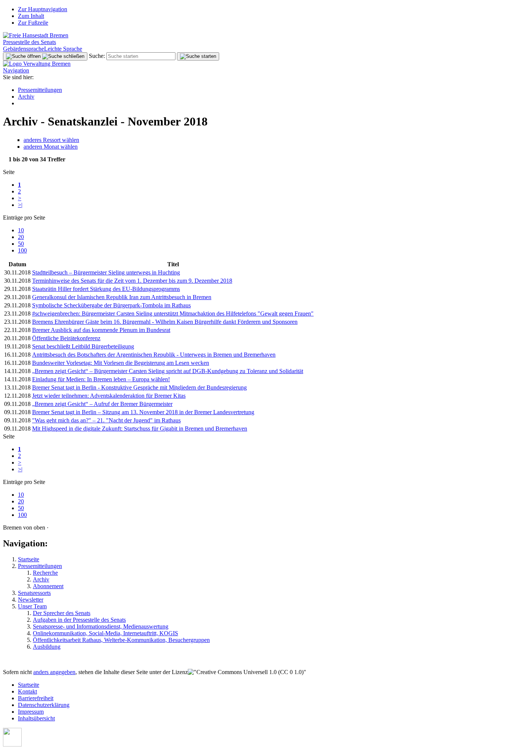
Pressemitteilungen (40, 90)
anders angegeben (54, 672)
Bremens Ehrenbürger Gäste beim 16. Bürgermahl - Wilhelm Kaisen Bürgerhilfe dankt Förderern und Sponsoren (165, 322)
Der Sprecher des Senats (61, 613)
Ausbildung (46, 646)
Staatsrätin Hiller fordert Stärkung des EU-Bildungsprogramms (106, 289)
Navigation (16, 70)
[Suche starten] (198, 56)
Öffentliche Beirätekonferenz (66, 338)
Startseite (28, 559)
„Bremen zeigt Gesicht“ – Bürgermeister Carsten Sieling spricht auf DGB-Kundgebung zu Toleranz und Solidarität (167, 371)
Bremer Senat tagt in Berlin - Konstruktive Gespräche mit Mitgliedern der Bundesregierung (139, 387)
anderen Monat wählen (51, 146)
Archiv (26, 96)
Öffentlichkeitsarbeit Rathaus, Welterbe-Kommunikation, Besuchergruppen (121, 640)
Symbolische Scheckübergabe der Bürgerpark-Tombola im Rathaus (111, 305)
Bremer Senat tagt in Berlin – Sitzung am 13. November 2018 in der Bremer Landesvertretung (143, 412)
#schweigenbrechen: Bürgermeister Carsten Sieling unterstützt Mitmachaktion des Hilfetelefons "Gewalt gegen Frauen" (173, 313)
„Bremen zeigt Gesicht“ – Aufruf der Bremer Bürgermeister (102, 404)
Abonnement (48, 586)
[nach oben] (12, 744)
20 (21, 237)
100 (22, 250)
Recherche (45, 573)
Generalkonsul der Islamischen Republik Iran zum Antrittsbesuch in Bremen (121, 297)
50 (21, 243)
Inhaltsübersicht (36, 718)
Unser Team (32, 606)
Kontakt (27, 691)
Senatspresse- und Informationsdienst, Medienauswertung (100, 626)
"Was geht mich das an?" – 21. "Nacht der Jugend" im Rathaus (106, 420)
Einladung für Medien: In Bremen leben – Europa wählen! (101, 379)
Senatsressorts (34, 593)
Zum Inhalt (31, 16)
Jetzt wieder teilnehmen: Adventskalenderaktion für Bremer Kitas (109, 395)
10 (21, 230)
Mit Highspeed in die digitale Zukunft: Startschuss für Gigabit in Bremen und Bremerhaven (139, 428)
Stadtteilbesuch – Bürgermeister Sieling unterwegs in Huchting (106, 272)
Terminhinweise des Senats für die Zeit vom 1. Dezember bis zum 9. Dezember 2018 (132, 280)
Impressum (31, 711)
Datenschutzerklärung (43, 705)
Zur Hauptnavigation (42, 9)
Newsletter (30, 599)
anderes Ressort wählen (51, 140)
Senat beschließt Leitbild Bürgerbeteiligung (83, 346)
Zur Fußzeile (33, 22)
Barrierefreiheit (35, 698)
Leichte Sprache (63, 49)
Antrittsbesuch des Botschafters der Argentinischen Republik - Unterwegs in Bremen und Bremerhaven (154, 354)
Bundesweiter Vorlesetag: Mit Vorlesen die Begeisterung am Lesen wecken (120, 363)
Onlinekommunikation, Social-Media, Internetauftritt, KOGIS (105, 633)
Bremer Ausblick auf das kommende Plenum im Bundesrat (101, 330)
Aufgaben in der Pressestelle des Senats (79, 620)
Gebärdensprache (23, 49)
